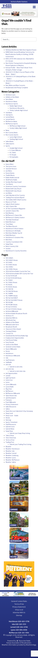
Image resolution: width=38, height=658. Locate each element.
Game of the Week (12, 344)
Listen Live (9, 380)
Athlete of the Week (12, 97)
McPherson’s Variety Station (15, 217)
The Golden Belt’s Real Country (16, 200)
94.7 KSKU (9, 280)
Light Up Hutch (10, 378)
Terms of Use (10, 440)
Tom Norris (9, 184)
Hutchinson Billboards (13, 356)
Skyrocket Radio (24, 641)
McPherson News (11, 121)
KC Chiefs (13, 152)
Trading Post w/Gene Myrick (15, 197)
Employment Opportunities (15, 338)
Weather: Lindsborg (12, 455)
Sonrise (8, 248)
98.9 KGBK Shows (11, 305)
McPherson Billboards (13, 393)
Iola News (9, 113)
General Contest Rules (13, 347)
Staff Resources (11, 424)
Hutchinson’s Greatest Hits (15, 237)
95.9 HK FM (9, 289)
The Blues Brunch (11, 226)
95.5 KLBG (9, 285)
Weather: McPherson (12, 460)
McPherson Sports (12, 124)
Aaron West (9, 164)
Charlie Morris (10, 175)
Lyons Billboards (11, 384)
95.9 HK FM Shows (12, 291)
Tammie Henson (11, 169)
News (7, 130)
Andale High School (16, 148)
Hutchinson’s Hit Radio (13, 231)
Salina (8, 409)
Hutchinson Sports (12, 104)
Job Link (8, 364)
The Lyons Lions (11, 166)
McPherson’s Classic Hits (14, 215)
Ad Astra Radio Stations (19, 2)
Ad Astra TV (9, 316)
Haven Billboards (11, 349)
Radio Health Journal (12, 177)
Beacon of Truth (11, 202)
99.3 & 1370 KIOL (11, 307)
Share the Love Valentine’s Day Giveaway (19, 411)
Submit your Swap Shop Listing (20, 433)
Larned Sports (10, 119)
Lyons (8, 382)
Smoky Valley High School (18, 128)
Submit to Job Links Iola (17, 371)
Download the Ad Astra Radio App (17, 336)
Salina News (9, 141)
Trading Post (10, 442)
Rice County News (12, 133)
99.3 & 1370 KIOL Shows (14, 309)
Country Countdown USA (14, 242)
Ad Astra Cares (10, 95)
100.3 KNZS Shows (12, 260)
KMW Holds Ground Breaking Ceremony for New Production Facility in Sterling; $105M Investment (20, 54)
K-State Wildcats (15, 150)
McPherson (9, 391)
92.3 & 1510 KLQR (11, 276)
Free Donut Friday (11, 340)
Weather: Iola (10, 451)
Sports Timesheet (11, 422)
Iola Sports (9, 115)
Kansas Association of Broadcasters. (19, 643)
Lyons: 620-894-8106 (19, 630)
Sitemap (8, 420)
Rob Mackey (10, 213)
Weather (8, 447)
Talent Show (10, 435)
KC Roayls (13, 155)
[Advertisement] (19, 14)
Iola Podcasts (10, 360)
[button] (34, 7)
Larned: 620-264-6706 (19, 627)
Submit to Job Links (16, 367)
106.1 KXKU (9, 267)
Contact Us (9, 333)
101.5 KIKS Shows (11, 265)
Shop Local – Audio (12, 415)
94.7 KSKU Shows (11, 282)
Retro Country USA (12, 246)
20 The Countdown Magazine (15, 209)
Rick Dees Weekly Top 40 (14, 233)
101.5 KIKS (9, 262)
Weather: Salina (11, 462)
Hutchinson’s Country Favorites (16, 251)
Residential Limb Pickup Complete (17, 88)
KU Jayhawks (14, 157)
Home (8, 351)
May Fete (9, 389)
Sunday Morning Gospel (13, 182)
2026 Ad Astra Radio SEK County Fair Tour (19, 273)
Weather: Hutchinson (13, 449)
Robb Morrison (10, 222)
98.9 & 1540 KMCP (12, 298)
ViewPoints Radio (11, 180)
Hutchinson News (11, 101)
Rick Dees (9, 240)
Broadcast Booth (11, 327)
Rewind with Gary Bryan (13, 189)
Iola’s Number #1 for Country (15, 195)
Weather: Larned (11, 453)
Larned (8, 376)
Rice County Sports (12, 135)
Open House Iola (11, 396)
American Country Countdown (16, 186)
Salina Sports (10, 144)
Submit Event (10, 427)
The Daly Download (12, 220)
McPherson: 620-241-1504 (19, 633)
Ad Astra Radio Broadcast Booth (16, 313)
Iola (7, 358)
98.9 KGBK (9, 302)
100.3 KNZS (9, 258)
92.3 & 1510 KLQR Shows (14, 278)
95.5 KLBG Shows (11, 287)
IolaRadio (9, 362)
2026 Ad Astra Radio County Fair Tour (18, 271)
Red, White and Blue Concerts (15, 85)
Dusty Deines (10, 173)
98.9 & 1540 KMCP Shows (14, 300)
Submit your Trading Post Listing (20, 444)
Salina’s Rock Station (13, 204)
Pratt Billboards (11, 402)
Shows (8, 418)
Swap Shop (9, 244)
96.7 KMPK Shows (12, 296)
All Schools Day (11, 320)
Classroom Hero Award (13, 329)
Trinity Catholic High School (19, 110)
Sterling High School (16, 139)
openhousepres (11, 398)
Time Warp (9, 224)
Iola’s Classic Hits (11, 206)
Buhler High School (16, 106)
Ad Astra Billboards (12, 311)
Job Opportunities (11, 373)
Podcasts (9, 400)
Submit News (10, 429)
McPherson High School (17, 126)
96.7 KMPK (9, 293)
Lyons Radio (10, 387)
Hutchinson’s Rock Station (14, 229)
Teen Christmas (11, 438)
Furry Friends (10, 342)
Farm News (9, 99)
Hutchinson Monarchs (17, 108)
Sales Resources (11, 407)
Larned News (10, 117)
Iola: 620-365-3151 (19, 624)
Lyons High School (16, 137)
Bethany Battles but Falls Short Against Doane (21, 50)
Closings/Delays (11, 331)
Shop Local (9, 413)
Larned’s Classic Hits (12, 211)
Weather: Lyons (11, 458)
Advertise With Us (11, 318)
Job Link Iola (10, 369)
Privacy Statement (12, 404)
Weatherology (31, 645)
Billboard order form (12, 325)
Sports (8, 146)
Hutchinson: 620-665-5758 (19, 621)
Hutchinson (9, 353)
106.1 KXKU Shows (12, 269)
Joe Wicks (9, 171)
